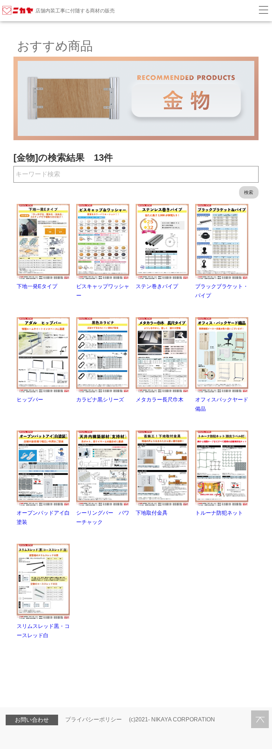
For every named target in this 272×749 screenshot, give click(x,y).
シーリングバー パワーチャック (102, 517)
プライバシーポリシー (93, 719)
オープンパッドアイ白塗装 (43, 517)
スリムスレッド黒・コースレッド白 (43, 630)
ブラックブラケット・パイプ (221, 290)
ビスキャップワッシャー (102, 290)
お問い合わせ (32, 720)
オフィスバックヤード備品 (221, 404)
